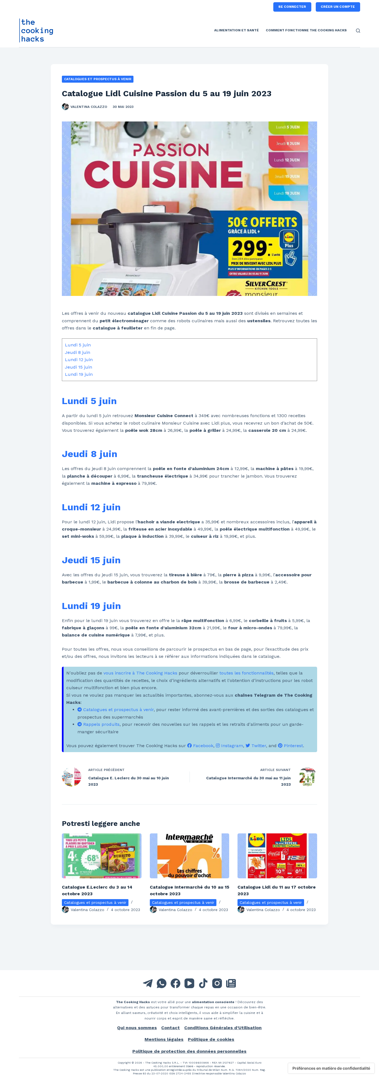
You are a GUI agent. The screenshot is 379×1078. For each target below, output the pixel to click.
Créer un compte (338, 7)
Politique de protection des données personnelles (189, 1051)
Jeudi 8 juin (77, 352)
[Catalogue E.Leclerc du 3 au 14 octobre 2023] (102, 855)
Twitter (258, 745)
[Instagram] (217, 983)
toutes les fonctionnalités (246, 673)
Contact (170, 1027)
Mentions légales (164, 1039)
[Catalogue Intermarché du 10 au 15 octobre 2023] (189, 855)
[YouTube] (189, 983)
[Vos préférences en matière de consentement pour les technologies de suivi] (331, 1068)
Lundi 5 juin (78, 345)
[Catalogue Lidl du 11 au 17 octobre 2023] (277, 855)
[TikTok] (203, 983)
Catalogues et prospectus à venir (97, 79)
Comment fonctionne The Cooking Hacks (306, 30)
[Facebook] (175, 983)
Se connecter (292, 7)
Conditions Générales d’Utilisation (223, 1027)
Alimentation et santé (236, 30)
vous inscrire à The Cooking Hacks (140, 673)
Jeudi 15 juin (78, 367)
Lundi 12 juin (79, 359)
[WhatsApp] (161, 983)
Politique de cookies (211, 1039)
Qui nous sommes (137, 1027)
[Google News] (231, 983)
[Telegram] (148, 983)
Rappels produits (101, 724)
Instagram (231, 745)
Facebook (202, 745)
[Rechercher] (358, 31)
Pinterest (292, 745)
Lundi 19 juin (79, 374)
